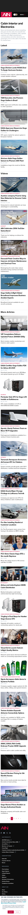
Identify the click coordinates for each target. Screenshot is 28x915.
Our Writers (5, 892)
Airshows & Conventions (8, 879)
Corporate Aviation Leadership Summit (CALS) (13, 850)
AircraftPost (5, 844)
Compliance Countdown (8, 883)
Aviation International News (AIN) (10, 842)
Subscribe (4, 858)
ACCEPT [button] (11, 912)
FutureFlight (5, 848)
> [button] (20, 818)
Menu (22, 15)
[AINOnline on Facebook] (1, 833)
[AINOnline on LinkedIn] (10, 833)
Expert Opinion (5, 871)
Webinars (4, 877)
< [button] (7, 818)
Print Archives (5, 869)
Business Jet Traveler (7, 846)
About (3, 890)
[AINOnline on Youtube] (4, 833)
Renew (3, 862)
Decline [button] (17, 912)
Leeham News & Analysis (8, 852)
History (3, 894)
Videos (3, 875)
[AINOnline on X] (7, 833)
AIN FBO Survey (6, 840)
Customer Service (6, 860)
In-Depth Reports (6, 873)
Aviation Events (5, 881)
